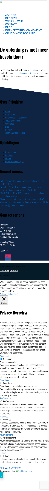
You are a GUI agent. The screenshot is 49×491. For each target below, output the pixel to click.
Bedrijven (12, 18)
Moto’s (8, 158)
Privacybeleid (4, 271)
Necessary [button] (4, 355)
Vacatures (9, 123)
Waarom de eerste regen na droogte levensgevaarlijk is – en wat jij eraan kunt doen (24, 204)
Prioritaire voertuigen (14, 161)
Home (7, 111)
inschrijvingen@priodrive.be (28, 73)
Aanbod (10, 15)
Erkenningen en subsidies (16, 117)
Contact (11, 24)
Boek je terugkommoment (23, 30)
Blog (8, 27)
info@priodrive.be (8, 233)
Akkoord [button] (3, 293)
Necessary (7, 358)
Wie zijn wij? (14, 21)
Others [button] (3, 452)
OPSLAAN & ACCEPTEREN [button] (11, 468)
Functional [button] (4, 380)
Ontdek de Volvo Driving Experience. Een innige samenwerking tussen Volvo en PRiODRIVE (20, 188)
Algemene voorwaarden (15, 132)
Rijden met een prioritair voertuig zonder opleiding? (22, 199)
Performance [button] (5, 398)
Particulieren (10, 152)
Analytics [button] (4, 416)
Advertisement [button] (6, 434)
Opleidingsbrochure (20, 33)
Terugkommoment (13, 120)
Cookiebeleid (14, 271)
